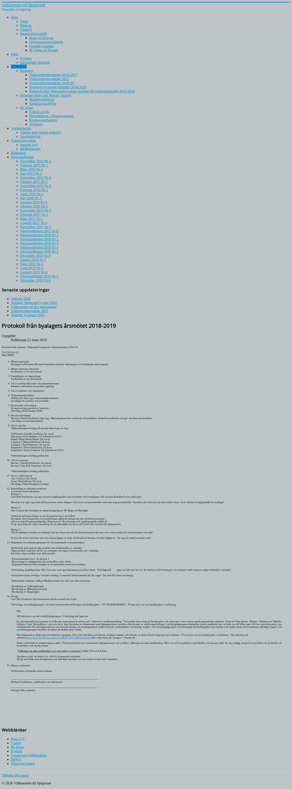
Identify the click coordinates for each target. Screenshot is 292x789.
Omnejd (26, 30)
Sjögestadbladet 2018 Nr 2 (39, 239)
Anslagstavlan (21, 128)
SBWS (16, 759)
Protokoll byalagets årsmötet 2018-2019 (57, 87)
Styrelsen (35, 124)
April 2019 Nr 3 (31, 268)
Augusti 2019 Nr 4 (33, 272)
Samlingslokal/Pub (42, 104)
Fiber (14, 54)
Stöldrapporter (30, 149)
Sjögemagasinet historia (46, 42)
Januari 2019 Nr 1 (33, 260)
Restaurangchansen (43, 120)
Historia (25, 25)
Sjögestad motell (23, 763)
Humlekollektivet (41, 99)
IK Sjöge (26, 108)
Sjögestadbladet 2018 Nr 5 (39, 251)
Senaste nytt (28, 145)
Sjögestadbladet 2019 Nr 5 (39, 276)
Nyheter (26, 58)
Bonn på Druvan (41, 38)
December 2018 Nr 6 (35, 256)
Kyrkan (16, 751)
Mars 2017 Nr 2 (31, 219)
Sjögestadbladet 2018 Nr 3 (39, 243)
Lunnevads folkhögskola (29, 755)
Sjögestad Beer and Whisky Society (46, 95)
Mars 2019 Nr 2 (31, 264)
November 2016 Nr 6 (35, 210)
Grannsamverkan (23, 140)
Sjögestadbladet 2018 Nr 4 (39, 247)
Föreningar (19, 67)
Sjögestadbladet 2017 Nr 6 (39, 231)
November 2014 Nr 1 (35, 161)
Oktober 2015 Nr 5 (34, 182)
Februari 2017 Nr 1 (34, 214)
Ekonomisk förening (35, 62)
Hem (14, 17)
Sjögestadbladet (22, 157)
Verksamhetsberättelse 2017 (49, 79)
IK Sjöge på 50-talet (43, 50)
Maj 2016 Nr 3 (31, 198)
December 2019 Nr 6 (35, 280)
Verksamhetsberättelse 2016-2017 (53, 75)
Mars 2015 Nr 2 (31, 169)
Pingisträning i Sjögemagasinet (51, 116)
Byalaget (26, 71)
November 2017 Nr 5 (35, 227)
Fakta (24, 21)
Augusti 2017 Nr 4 (33, 223)
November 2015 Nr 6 (35, 186)
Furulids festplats (41, 46)
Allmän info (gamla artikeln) (40, 132)
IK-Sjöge (17, 747)
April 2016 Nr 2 (31, 194)
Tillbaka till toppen (15, 775)
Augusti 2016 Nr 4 (33, 202)
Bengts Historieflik (33, 34)
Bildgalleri (18, 153)
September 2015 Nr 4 (35, 177)
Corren (16, 743)
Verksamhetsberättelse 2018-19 (51, 83)
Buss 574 (17, 739)
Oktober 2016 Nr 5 (34, 206)
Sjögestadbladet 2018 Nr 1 (39, 235)
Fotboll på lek (39, 112)
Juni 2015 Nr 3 (31, 173)
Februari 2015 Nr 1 (34, 165)
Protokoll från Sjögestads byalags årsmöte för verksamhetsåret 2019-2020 (82, 91)
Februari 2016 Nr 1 (34, 190)
